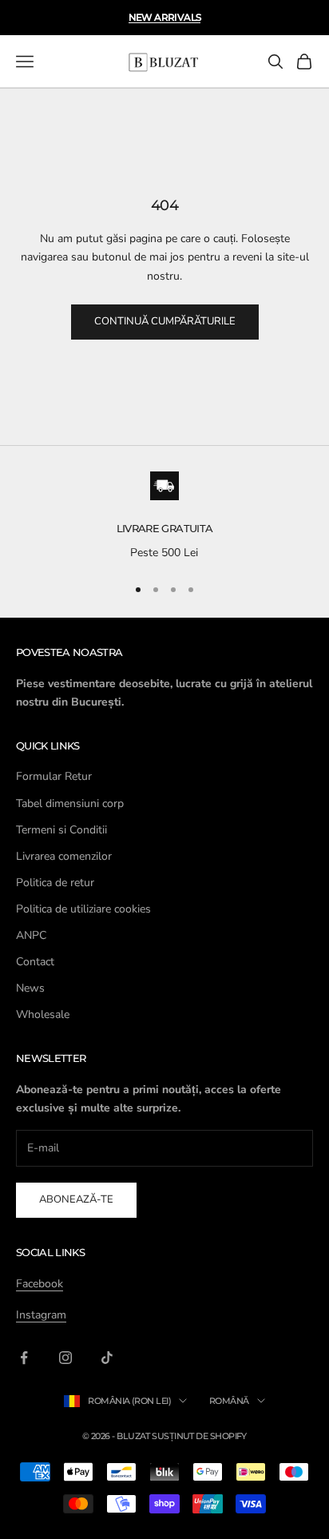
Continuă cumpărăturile (165, 321)
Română (229, 1400)
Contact (35, 961)
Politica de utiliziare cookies (83, 909)
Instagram (41, 1314)
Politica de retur (55, 882)
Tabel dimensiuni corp (70, 803)
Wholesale (42, 1014)
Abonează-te (76, 1199)
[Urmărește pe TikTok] (107, 1358)
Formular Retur (54, 776)
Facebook (39, 1283)
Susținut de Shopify (199, 1436)
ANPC (31, 935)
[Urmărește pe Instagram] (65, 1358)
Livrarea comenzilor (64, 856)
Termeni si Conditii (61, 829)
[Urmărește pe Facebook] (24, 1358)
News (30, 988)
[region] (164, 517)
